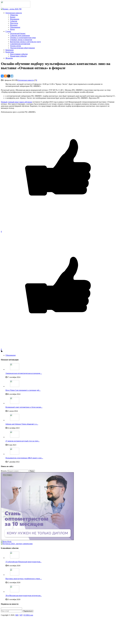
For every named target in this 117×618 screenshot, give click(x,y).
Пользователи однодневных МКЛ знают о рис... (24, 458)
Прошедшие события (18, 56)
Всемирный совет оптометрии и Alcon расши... (23, 407)
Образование (15, 27)
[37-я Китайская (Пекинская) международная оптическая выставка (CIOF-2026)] (14, 558)
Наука (12, 29)
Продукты (14, 23)
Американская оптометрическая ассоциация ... (23, 373)
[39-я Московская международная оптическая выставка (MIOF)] (14, 592)
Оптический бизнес (17, 33)
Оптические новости (13, 13)
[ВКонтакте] (2, 76)
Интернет (14, 25)
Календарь (9, 52)
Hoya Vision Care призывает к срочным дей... (23, 390)
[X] (8, 76)
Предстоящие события (19, 54)
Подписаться (27, 611)
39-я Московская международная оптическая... (23, 596)
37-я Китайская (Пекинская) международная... (23, 562)
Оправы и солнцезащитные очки (23, 38)
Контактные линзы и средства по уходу (25, 42)
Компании (9, 50)
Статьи (8, 31)
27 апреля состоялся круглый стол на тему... (22, 441)
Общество (14, 15)
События (13, 21)
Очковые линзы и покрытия (21, 40)
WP (21, 615)
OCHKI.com (28, 615)
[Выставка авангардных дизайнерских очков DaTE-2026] (14, 575)
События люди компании (20, 35)
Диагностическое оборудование (22, 48)
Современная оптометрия (20, 44)
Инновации (14, 19)
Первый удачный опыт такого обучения (16, 102)
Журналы (9, 58)
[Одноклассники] (5, 76)
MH (16, 615)
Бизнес (12, 17)
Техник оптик (15, 46)
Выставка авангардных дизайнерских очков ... (23, 579)
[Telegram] (12, 76)
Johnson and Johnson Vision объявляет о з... (21, 424)
